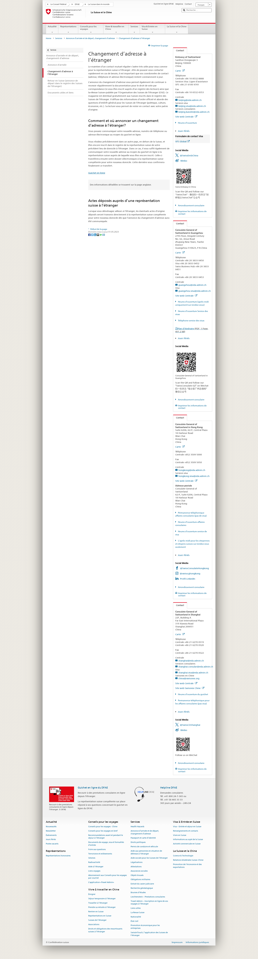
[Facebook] (89, 234)
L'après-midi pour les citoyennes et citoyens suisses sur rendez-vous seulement (192, 544)
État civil (134, 921)
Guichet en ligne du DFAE (93, 787)
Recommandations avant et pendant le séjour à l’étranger (105, 836)
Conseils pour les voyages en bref (103, 831)
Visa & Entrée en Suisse (150, 27)
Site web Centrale (184, 116)
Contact (178, 50)
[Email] (103, 234)
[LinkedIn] (95, 234)
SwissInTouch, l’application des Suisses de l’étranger (149, 933)
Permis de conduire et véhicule (144, 846)
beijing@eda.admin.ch (190, 100)
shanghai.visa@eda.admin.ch (193, 672)
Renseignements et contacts (185, 831)
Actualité (52, 26)
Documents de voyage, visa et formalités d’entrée (106, 843)
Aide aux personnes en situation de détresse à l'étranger (146, 852)
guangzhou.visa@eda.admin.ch (194, 290)
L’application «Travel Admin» (101, 882)
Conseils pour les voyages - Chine (102, 826)
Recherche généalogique (142, 888)
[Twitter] (92, 234)
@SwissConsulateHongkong (194, 568)
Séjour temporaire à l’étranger (102, 898)
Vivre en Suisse (179, 835)
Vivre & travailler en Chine (114, 27)
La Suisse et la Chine (176, 26)
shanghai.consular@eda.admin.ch (195, 666)
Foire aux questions (97, 849)
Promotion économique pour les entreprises (145, 926)
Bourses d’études (138, 892)
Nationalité (136, 917)
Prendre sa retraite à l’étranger (102, 907)
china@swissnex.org (188, 678)
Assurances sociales (139, 871)
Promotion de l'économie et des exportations (187, 865)
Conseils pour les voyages (88, 27)
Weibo (183, 160)
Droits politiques (138, 842)
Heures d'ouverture (187, 123)
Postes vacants (52, 844)
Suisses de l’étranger (97, 920)
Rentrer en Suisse (95, 911)
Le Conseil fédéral (58, 4)
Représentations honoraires (58, 856)
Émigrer (91, 894)
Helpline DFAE (168, 787)
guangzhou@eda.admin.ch (192, 285)
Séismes (91, 858)
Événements (51, 835)
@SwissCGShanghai (190, 724)
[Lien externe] (183, 176)
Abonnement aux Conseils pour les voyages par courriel (107, 876)
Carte (178, 70)
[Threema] (98, 234)
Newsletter (51, 831)
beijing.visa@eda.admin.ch (192, 106)
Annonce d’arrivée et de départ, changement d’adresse (90, 38)
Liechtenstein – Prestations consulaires (148, 897)
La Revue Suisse (137, 912)
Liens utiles (136, 908)
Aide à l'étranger (95, 866)
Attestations (136, 866)
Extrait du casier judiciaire (142, 884)
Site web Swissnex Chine (188, 688)
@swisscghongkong (190, 573)
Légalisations (136, 862)
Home (48, 38)
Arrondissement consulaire (191, 205)
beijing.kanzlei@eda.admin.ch (193, 111)
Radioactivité (94, 862)
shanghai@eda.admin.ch (191, 660)
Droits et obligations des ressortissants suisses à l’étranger (105, 930)
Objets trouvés (137, 875)
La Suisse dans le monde (98, 4)
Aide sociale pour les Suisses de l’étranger (149, 858)
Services (134, 26)
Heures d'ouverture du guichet (193, 694)
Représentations (68, 26)
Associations (93, 924)
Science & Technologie (183, 856)
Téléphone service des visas (191, 320)
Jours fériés (183, 131)
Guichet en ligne (96, 172)
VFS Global (180, 141)
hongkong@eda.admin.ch (191, 470)
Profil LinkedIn (187, 578)
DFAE (77, 4)
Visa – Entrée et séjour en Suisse (187, 826)
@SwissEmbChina (189, 155)
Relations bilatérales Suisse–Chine (188, 860)
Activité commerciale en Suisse (187, 844)
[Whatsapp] (101, 234)
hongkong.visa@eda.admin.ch (193, 476)
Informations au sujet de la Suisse (188, 839)
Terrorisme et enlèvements (100, 854)
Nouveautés (51, 826)
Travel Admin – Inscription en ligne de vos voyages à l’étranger (149, 902)
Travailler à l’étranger (98, 903)
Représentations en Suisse (99, 916)
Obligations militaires (140, 879)
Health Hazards (137, 826)
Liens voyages (94, 871)
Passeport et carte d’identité (143, 838)
